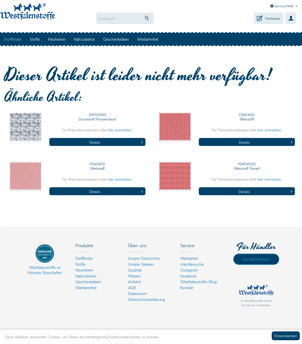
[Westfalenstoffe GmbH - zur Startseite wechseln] (27, 14)
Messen (134, 276)
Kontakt (186, 287)
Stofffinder (84, 258)
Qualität (135, 270)
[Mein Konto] (290, 18)
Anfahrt (134, 281)
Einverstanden (285, 335)
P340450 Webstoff (97, 166)
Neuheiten (84, 270)
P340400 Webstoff (247, 116)
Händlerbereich (256, 259)
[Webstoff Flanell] (175, 179)
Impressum (137, 293)
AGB (132, 287)
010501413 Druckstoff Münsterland (97, 116)
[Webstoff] (175, 129)
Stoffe (80, 264)
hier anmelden (120, 129)
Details (94, 142)
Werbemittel (85, 287)
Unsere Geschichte (144, 258)
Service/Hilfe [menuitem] (283, 6)
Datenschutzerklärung (146, 299)
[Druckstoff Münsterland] (25, 129)
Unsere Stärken (141, 264)
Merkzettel (189, 258)
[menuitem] (138, 18)
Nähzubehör (86, 276)
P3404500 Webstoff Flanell (247, 166)
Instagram (189, 270)
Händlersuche (192, 264)
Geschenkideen (88, 281)
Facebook (188, 276)
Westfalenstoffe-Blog (198, 281)
